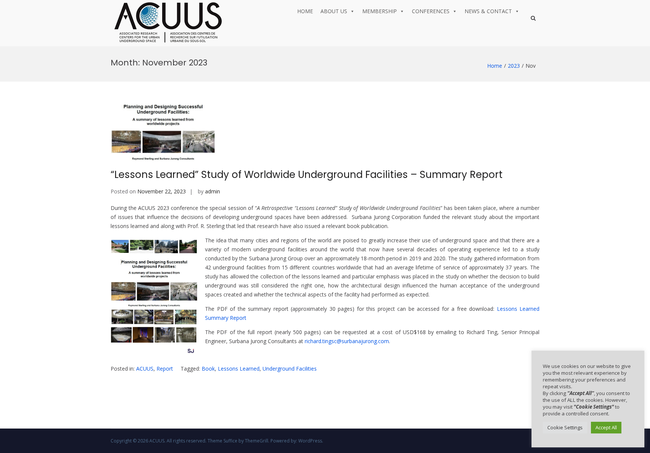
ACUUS (144, 368)
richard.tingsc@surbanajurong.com (347, 341)
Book (208, 368)
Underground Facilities (290, 368)
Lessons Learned (239, 368)
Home (305, 11)
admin (212, 191)
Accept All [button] (606, 427)
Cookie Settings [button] (565, 427)
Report (164, 368)
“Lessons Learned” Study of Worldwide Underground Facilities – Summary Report (307, 174)
